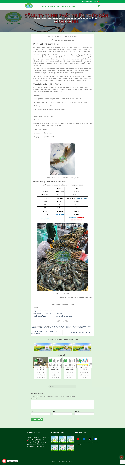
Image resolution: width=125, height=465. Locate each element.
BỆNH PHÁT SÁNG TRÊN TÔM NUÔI (81, 332)
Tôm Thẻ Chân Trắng (68, 327)
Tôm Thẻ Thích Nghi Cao (78, 327)
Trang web (77, 411)
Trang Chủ (44, 6)
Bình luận (33, 398)
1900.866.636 (40, 446)
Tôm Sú (50, 327)
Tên (32, 411)
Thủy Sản (67, 326)
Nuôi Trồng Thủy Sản (59, 326)
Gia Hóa (53, 326)
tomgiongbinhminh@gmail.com (36, 444)
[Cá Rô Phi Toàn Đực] (70, 448)
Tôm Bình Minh (75, 326)
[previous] (34, 370)
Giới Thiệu (50, 6)
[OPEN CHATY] (4, 461)
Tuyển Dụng (67, 6)
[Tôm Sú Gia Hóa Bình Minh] (54, 439)
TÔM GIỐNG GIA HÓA (43, 327)
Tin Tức (62, 6)
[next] (91, 370)
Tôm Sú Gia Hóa (55, 327)
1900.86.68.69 (32, 446)
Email (54, 411)
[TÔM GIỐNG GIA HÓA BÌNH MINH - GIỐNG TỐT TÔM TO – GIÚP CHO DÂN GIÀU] (32, 6)
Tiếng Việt (95, 1)
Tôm (70, 326)
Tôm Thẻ (61, 327)
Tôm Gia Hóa (82, 326)
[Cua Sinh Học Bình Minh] (70, 439)
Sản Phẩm (56, 6)
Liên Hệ (73, 6)
